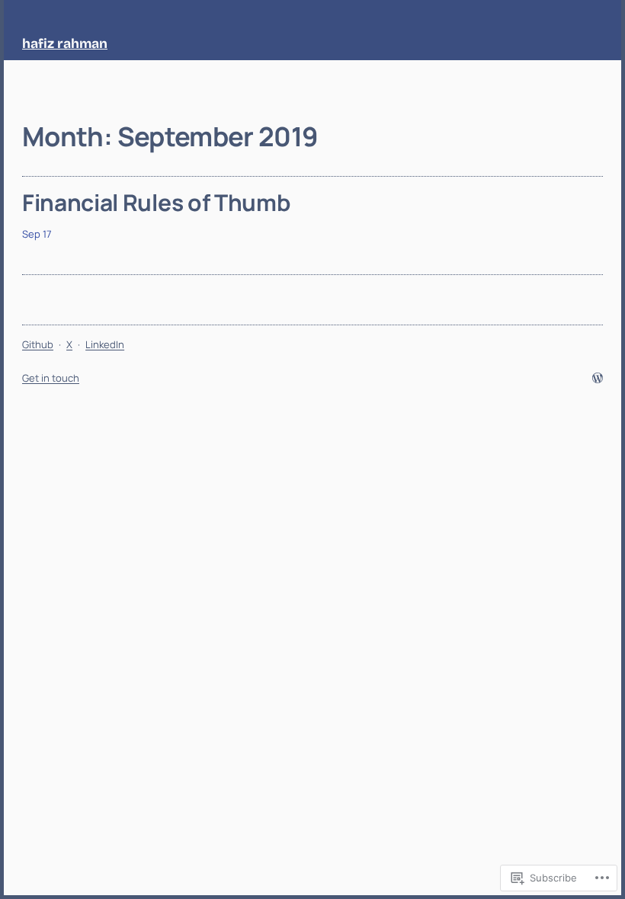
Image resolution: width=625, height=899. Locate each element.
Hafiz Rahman (64, 44)
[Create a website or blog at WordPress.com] (597, 379)
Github (37, 344)
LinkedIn (104, 344)
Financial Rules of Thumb (156, 202)
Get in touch (50, 378)
